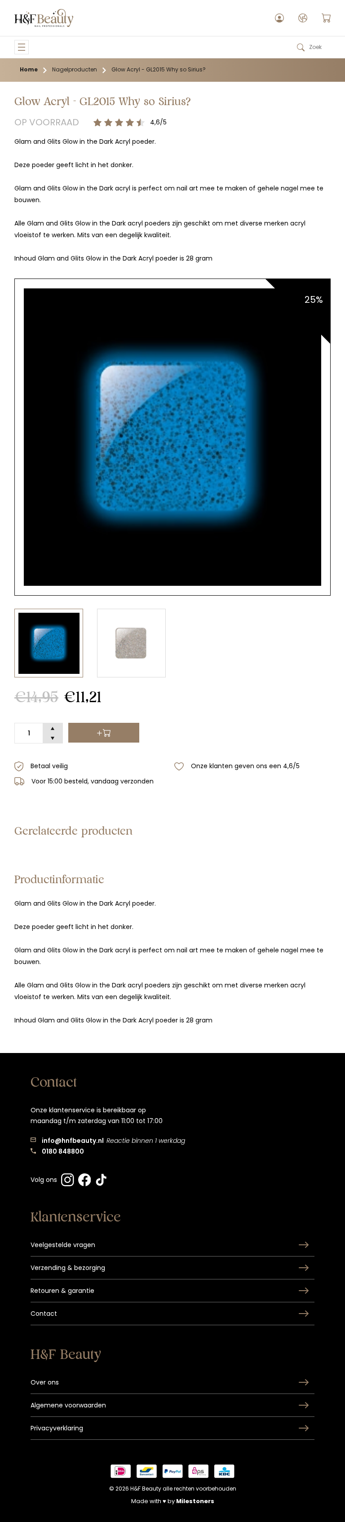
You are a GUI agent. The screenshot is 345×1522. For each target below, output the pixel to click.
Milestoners (195, 1501)
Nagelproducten (74, 69)
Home (29, 69)
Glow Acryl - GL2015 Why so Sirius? (158, 69)
